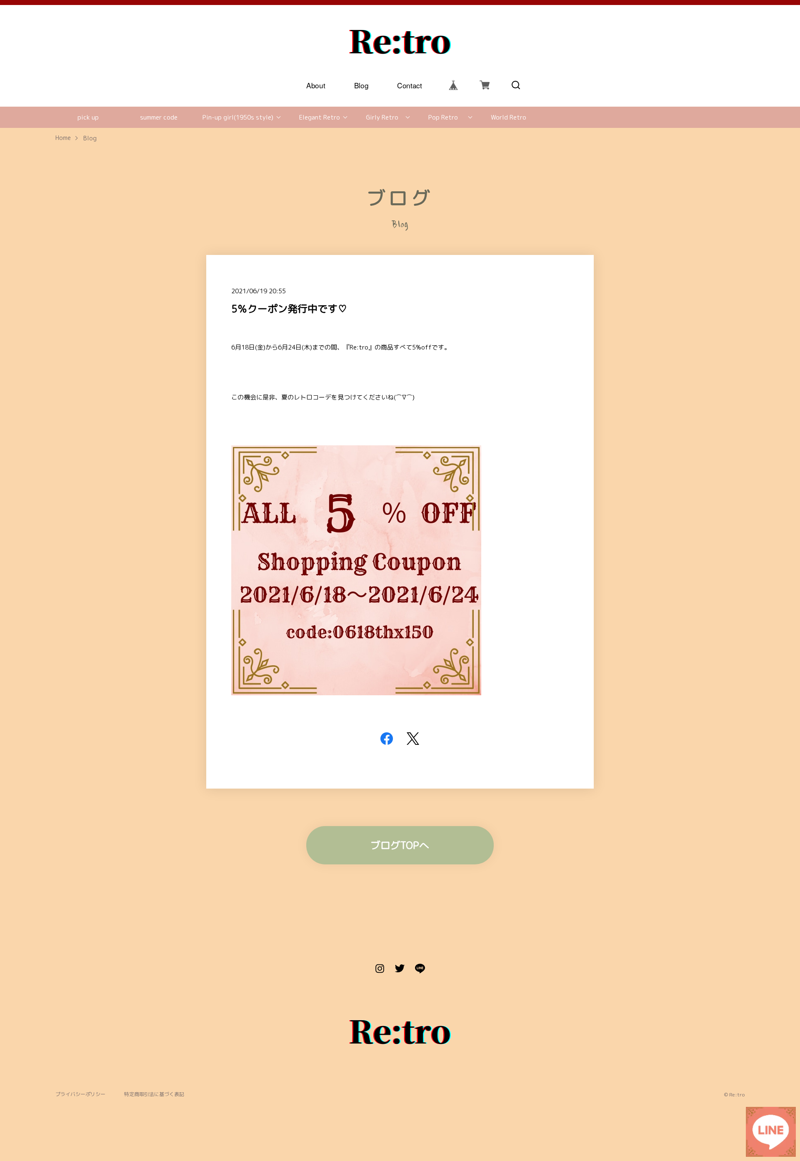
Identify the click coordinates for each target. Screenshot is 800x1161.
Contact (410, 84)
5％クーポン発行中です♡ (289, 309)
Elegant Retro (319, 117)
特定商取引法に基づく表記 (154, 1094)
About (316, 84)
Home (63, 138)
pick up (88, 117)
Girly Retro (382, 117)
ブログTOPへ (399, 845)
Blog (361, 84)
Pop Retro (443, 117)
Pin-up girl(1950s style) (237, 117)
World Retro (508, 117)
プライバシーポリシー (80, 1094)
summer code (159, 117)
